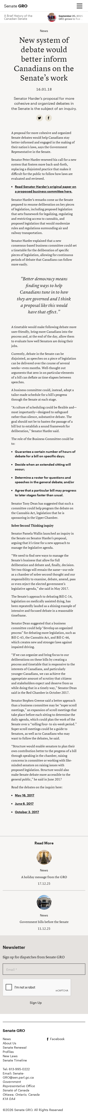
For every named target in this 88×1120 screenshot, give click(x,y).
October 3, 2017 (27, 812)
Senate (16, 5)
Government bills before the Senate (44, 922)
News (7, 1039)
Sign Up (36, 1002)
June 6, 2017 (24, 803)
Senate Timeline (15, 1060)
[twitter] (39, 118)
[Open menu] (79, 5)
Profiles (8, 1052)
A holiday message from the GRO (44, 877)
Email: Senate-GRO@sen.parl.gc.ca (18, 1075)
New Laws (10, 1056)
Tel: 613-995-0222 (16, 1069)
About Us (9, 1043)
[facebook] (48, 118)
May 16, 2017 (24, 795)
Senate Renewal (15, 1047)
